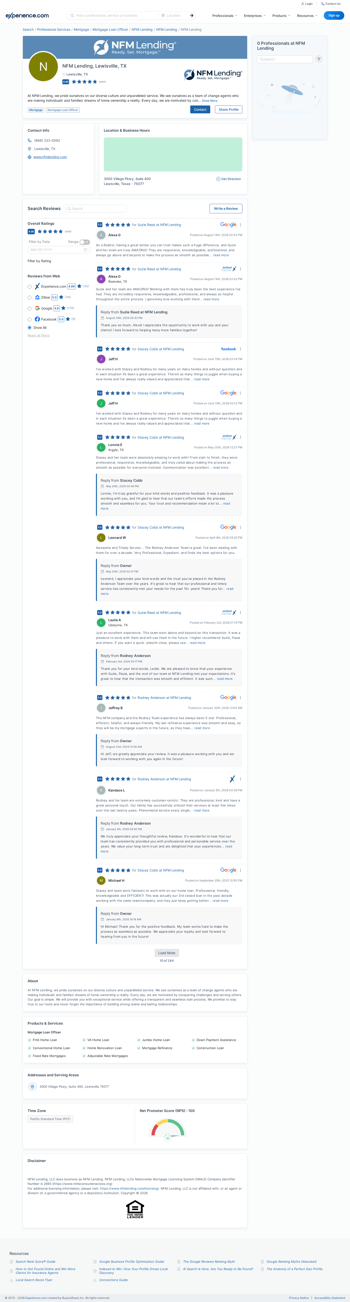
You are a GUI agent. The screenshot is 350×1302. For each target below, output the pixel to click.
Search (28, 29)
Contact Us (332, 3)
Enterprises (253, 16)
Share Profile (229, 109)
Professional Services (53, 29)
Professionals (223, 16)
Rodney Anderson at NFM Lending (164, 698)
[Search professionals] (191, 15)
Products (279, 16)
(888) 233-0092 (47, 140)
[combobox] (115, 15)
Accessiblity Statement (330, 1298)
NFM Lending (142, 29)
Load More (166, 953)
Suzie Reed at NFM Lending (159, 225)
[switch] (85, 242)
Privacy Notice (299, 1298)
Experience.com (36, 1298)
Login (309, 3)
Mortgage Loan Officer (110, 29)
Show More (209, 100)
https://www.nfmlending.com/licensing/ (129, 1188)
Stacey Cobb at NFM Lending (161, 349)
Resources (305, 16)
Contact (200, 109)
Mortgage (81, 29)
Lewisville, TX (44, 149)
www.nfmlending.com (50, 157)
